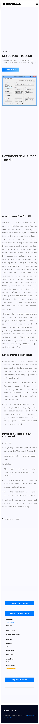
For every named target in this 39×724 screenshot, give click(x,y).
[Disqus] (19, 556)
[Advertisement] (19, 28)
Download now (10, 69)
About (29, 715)
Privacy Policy (7, 717)
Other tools (10, 622)
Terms (34, 715)
